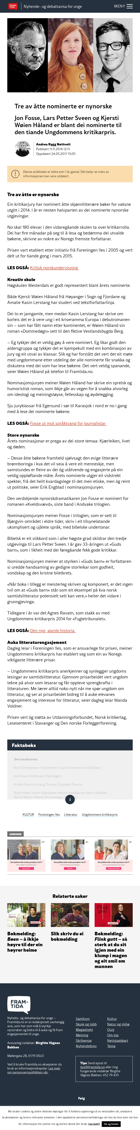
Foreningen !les (49, 815)
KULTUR (28, 815)
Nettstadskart (117, 1040)
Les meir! (94, 1124)
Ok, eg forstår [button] (111, 1124)
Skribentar (84, 1040)
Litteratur (70, 815)
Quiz (110, 1029)
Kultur (112, 1018)
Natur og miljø (118, 1024)
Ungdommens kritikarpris (100, 815)
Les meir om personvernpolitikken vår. (33, 1070)
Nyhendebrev (86, 1046)
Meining (82, 1035)
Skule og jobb (86, 1024)
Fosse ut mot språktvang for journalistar (68, 423)
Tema (111, 1046)
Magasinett (84, 1029)
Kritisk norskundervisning (54, 268)
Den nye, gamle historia (53, 631)
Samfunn (83, 1018)
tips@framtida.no (92, 1067)
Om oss (112, 1035)
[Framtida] (14, 6)
